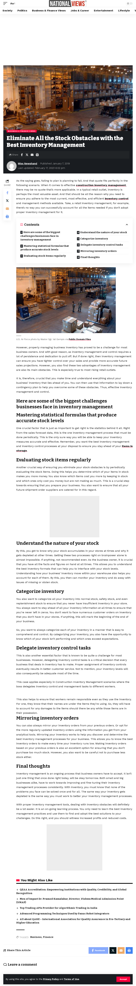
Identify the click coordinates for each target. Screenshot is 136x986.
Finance (48, 937)
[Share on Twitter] (27, 154)
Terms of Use (71, 979)
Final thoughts (90, 257)
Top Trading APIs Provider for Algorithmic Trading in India (58, 907)
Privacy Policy (51, 979)
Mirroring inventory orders (98, 251)
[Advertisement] (68, 39)
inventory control (116, 198)
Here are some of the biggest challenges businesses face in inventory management (40, 236)
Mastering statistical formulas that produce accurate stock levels (44, 247)
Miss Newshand (27, 163)
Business (36, 937)
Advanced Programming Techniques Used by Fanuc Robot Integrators (64, 913)
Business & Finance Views (21, 131)
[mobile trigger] (6, 3)
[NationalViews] (68, 3)
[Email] (32, 154)
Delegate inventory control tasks (101, 244)
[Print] (37, 154)
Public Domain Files (80, 339)
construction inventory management (101, 185)
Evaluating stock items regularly (45, 255)
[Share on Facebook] (21, 154)
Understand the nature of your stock (103, 232)
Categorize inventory (94, 238)
